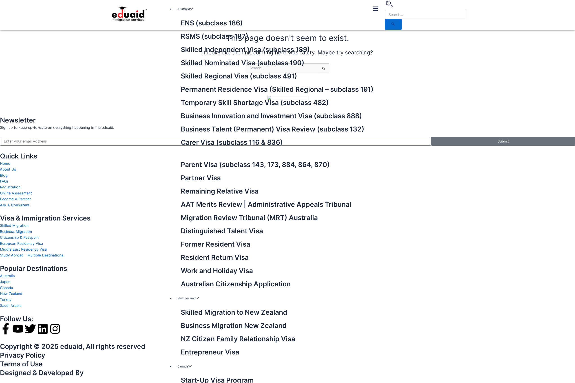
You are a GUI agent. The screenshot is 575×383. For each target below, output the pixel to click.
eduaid (71, 346)
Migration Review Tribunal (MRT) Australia (249, 218)
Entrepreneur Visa (210, 352)
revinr (94, 373)
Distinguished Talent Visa (222, 231)
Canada (182, 366)
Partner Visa (201, 178)
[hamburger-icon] (376, 9)
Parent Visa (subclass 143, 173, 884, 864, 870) (255, 164)
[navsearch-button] (389, 5)
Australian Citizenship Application (236, 284)
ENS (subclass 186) (212, 23)
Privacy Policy (22, 355)
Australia (183, 9)
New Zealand (186, 298)
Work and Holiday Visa (217, 271)
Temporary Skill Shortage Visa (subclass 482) (255, 102)
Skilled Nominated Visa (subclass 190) (242, 63)
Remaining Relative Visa (220, 191)
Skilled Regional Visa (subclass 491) (239, 76)
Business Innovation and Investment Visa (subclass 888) (271, 116)
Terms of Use (21, 364)
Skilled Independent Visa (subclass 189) (245, 49)
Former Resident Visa (215, 244)
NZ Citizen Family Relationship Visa (238, 339)
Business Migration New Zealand (234, 325)
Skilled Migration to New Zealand (234, 312)
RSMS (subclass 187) (214, 36)
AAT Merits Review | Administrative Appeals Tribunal (266, 204)
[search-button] (393, 24)
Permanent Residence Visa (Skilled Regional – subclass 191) (277, 89)
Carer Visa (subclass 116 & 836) (232, 142)
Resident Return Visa (215, 257)
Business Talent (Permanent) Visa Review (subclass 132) (272, 129)
